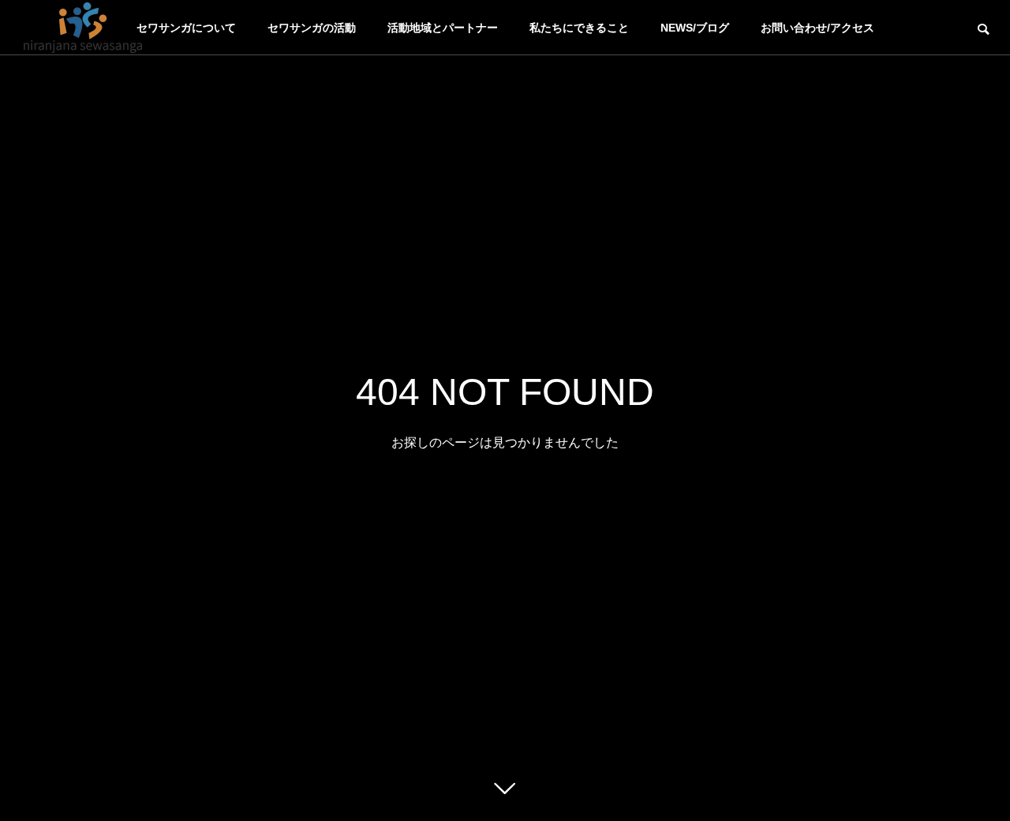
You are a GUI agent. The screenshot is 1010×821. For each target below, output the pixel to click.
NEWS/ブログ (694, 27)
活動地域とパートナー (442, 27)
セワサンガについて (186, 27)
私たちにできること (579, 27)
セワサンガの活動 (311, 27)
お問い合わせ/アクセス (817, 27)
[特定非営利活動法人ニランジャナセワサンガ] (83, 27)
